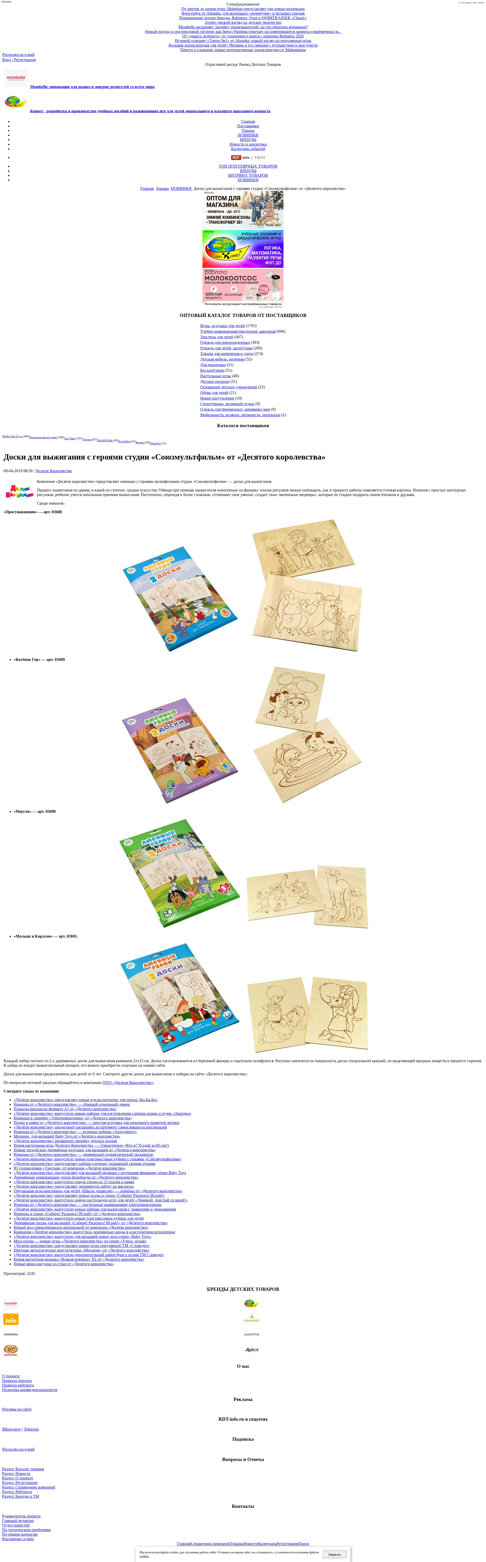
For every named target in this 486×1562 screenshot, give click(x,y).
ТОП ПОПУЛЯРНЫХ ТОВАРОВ (248, 166)
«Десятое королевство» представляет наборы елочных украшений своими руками (84, 1163)
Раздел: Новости (16, 1473)
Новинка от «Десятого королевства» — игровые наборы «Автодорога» (75, 1132)
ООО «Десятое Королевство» (128, 1082)
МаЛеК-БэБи (105, 440)
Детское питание (214, 381)
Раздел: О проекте (17, 1478)
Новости (250, 1543)
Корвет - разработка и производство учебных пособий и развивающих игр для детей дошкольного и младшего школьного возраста (150, 111)
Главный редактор (18, 1520)
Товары (248, 130)
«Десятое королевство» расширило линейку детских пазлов (65, 1141)
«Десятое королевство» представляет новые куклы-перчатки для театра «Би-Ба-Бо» (86, 1100)
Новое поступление (217, 398)
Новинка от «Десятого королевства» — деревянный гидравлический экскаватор (83, 1154)
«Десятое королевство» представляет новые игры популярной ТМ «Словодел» (82, 1245)
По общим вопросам (19, 1534)
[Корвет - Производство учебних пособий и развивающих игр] (243, 266)
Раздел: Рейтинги (17, 1492)
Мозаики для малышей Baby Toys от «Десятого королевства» (67, 1136)
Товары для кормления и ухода (226, 353)
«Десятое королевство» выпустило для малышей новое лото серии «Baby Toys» (82, 1236)
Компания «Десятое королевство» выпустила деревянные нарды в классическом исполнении (94, 1232)
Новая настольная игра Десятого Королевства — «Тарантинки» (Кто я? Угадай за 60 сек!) (91, 1145)
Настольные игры (215, 376)
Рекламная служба (18, 1539)
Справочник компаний (210, 1543)
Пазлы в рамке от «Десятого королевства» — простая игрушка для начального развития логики (96, 1122)
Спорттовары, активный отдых (227, 404)
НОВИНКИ (248, 135)
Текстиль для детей (216, 337)
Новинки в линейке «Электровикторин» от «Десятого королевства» (73, 1118)
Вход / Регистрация (19, 59)
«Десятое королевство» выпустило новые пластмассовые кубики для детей (79, 1218)
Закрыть (334, 1554)
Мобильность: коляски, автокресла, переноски (240, 415)
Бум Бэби (124, 441)
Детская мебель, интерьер (222, 359)
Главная (248, 121)
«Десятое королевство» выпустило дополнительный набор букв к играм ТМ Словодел (89, 1255)
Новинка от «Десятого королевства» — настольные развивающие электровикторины (87, 1204)
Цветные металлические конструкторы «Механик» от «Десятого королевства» (82, 1250)
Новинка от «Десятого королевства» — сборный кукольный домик (72, 1104)
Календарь (267, 1543)
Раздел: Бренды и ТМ (20, 1496)
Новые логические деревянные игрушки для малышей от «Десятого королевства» (85, 1150)
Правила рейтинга (18, 1385)
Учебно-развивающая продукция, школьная (238, 331)
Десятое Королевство (53, 471)
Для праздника (213, 365)
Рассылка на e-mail (18, 54)
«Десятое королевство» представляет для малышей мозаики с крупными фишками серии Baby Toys (100, 1173)
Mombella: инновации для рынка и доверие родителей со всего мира (92, 87)
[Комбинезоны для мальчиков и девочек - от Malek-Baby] (243, 227)
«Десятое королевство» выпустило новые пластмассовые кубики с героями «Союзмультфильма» (97, 1159)
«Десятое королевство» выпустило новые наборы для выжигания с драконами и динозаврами (95, 1209)
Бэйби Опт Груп (13, 436)
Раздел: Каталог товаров (23, 1469)
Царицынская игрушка (43, 437)
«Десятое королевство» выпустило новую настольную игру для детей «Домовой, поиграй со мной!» (101, 1200)
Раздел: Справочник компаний (28, 1487)
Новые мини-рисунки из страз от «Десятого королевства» (64, 1264)
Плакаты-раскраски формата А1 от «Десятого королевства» (65, 1109)
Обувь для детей (214, 392)
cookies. (144, 1556)
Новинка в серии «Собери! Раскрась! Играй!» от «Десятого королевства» (77, 1214)
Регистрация (287, 1543)
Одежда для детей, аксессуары (226, 348)
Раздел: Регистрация (19, 1482)
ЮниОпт (155, 443)
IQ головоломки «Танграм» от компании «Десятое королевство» (70, 1168)
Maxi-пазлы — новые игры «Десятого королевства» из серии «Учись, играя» (80, 1241)
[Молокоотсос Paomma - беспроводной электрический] (243, 305)
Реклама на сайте (17, 1409)
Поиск (303, 1543)
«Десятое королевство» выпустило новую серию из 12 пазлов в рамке (74, 1182)
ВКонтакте (11, 1429)
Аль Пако (70, 438)
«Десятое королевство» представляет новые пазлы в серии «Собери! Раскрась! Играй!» (89, 1195)
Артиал (87, 439)
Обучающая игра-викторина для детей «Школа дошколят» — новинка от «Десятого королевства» (98, 1191)
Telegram (31, 1429)
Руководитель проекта (21, 1516)
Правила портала (17, 1380)
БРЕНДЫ (248, 139)
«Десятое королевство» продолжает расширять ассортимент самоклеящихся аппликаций (90, 1127)
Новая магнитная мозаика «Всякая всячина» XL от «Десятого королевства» (79, 1259)
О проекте (11, 1376)
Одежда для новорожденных (225, 342)
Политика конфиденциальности (29, 1390)
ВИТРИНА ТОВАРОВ (248, 175)
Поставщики (248, 126)
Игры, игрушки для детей (222, 326)
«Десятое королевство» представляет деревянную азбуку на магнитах (74, 1186)
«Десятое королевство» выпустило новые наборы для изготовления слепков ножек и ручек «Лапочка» (102, 1113)
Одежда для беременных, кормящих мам (235, 409)
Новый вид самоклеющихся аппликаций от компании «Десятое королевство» (81, 1227)
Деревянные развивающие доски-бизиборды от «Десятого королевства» (76, 1177)
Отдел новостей (16, 1525)
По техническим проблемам (26, 1530)
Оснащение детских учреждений (228, 387)
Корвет (140, 442)
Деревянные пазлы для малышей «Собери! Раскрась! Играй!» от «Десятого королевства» (91, 1223)
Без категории (212, 370)
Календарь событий (248, 149)
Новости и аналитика (248, 144)
